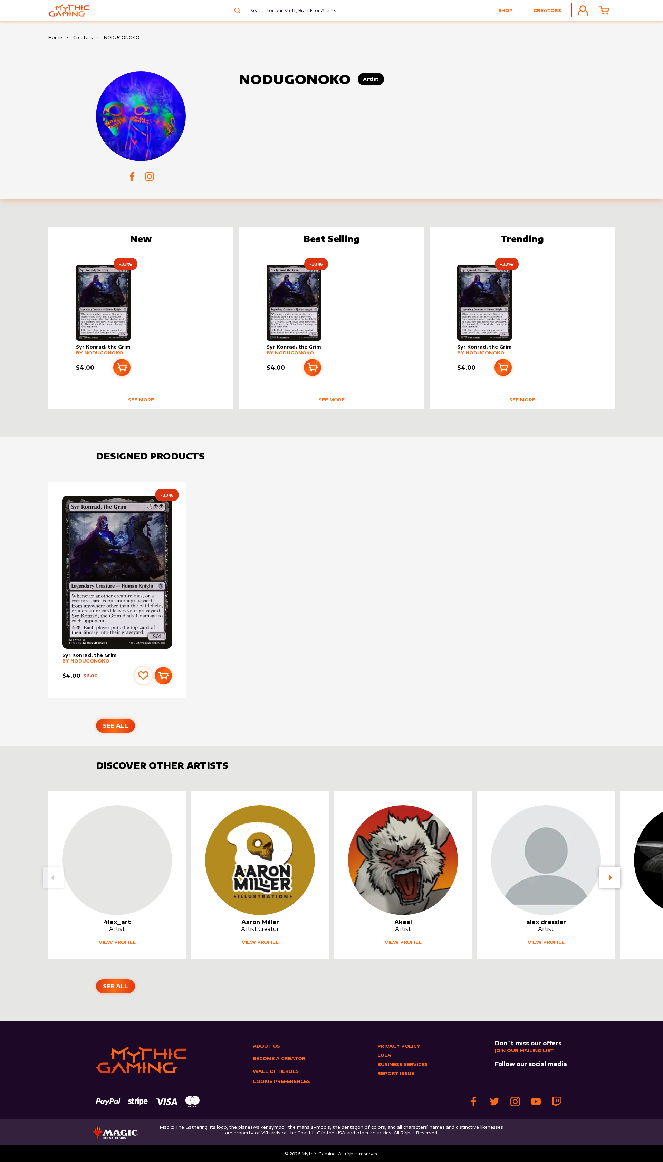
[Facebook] (473, 1101)
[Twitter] (494, 1101)
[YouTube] (536, 1101)
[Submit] (236, 10)
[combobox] (288, 10)
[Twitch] (556, 1101)
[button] (609, 877)
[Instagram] (515, 1101)
